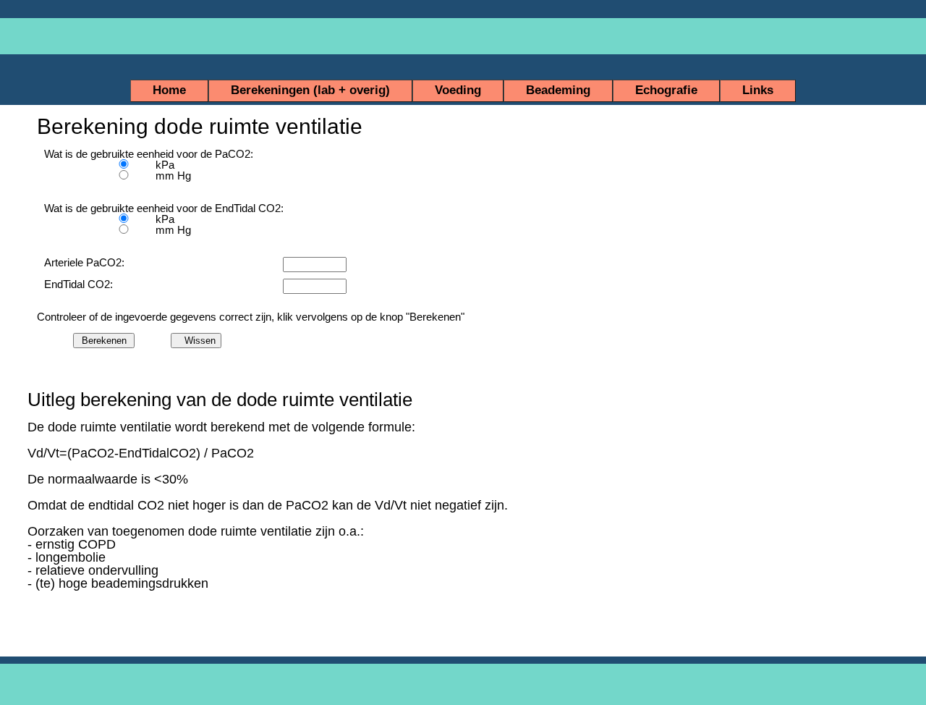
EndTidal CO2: (80, 284)
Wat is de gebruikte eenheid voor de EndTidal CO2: (102, 208)
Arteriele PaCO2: (85, 262)
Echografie (666, 90)
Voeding (458, 90)
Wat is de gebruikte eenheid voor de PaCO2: (102, 153)
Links (757, 90)
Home (169, 90)
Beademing (558, 90)
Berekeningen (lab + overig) (310, 90)
